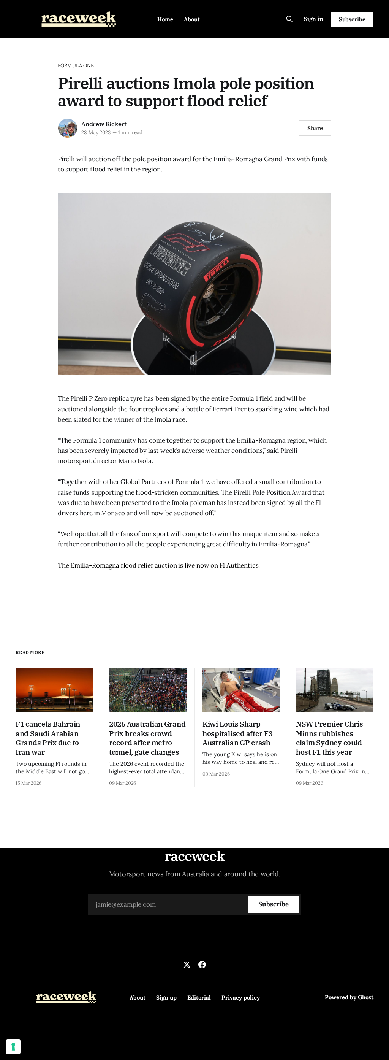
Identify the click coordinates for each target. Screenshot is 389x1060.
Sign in (313, 18)
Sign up (166, 997)
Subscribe (352, 19)
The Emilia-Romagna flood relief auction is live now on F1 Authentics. (159, 565)
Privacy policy (240, 997)
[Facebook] (202, 964)
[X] (187, 964)
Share (315, 128)
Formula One (76, 65)
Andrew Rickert (104, 124)
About (192, 19)
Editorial (199, 997)
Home (165, 19)
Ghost (365, 997)
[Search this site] (289, 19)
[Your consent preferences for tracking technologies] (13, 1046)
